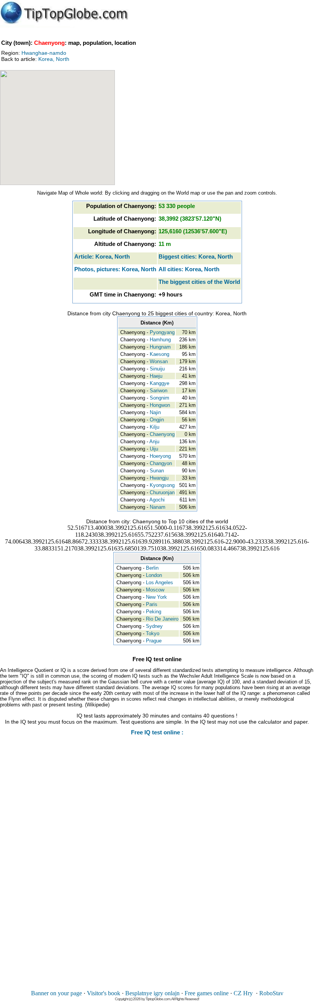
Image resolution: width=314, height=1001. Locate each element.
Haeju (156, 376)
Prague (154, 641)
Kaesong (159, 354)
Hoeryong (160, 456)
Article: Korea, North (102, 256)
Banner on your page (56, 993)
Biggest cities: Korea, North (196, 256)
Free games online (207, 993)
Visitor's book (103, 993)
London (154, 575)
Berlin (152, 568)
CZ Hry (243, 993)
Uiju (154, 449)
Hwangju (159, 478)
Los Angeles (159, 582)
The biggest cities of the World (199, 282)
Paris (151, 604)
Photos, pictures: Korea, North (115, 269)
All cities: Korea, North (189, 269)
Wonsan (159, 361)
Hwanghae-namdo (43, 53)
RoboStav (271, 993)
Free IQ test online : (157, 732)
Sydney (154, 626)
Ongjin (157, 420)
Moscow (155, 590)
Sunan (157, 470)
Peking (153, 611)
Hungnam (160, 347)
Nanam (157, 507)
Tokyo (152, 633)
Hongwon (160, 405)
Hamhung (160, 339)
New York (156, 597)
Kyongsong (162, 485)
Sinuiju (157, 369)
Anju (154, 441)
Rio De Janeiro (162, 619)
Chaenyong (162, 434)
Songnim (159, 398)
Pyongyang (162, 332)
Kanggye (159, 383)
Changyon (161, 463)
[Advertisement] (157, 868)
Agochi (157, 500)
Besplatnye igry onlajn (152, 993)
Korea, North (53, 59)
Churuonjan (162, 492)
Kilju (154, 427)
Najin (155, 412)
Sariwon (158, 390)
